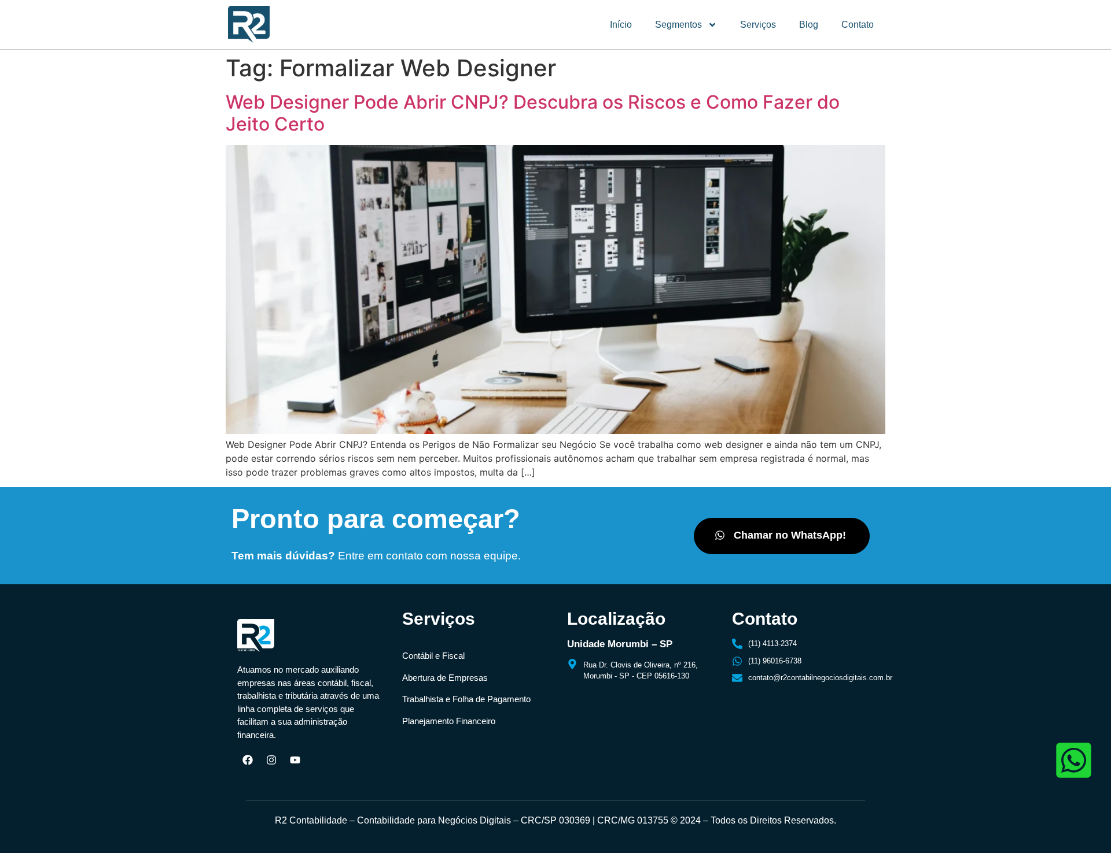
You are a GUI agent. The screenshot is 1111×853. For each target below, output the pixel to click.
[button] (782, 536)
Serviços (758, 24)
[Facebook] (247, 760)
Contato (857, 24)
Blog (808, 24)
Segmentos (678, 24)
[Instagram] (271, 760)
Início (621, 24)
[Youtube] (295, 760)
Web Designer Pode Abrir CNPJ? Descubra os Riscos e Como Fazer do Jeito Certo (533, 113)
